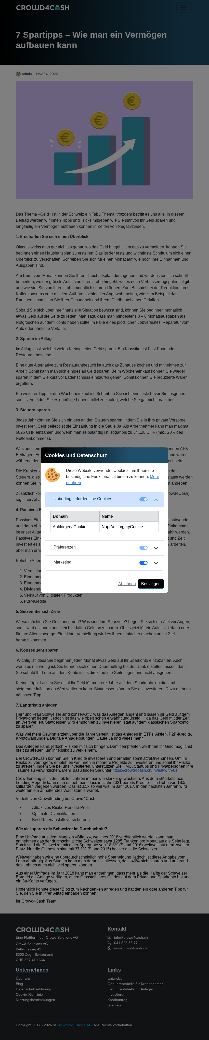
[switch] (143, 563)
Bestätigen (151, 584)
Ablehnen (127, 584)
